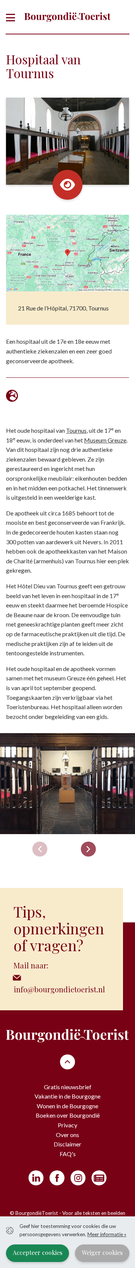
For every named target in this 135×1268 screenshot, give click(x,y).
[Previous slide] (39, 849)
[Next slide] (88, 849)
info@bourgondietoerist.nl (59, 989)
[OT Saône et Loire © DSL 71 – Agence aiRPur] (67, 783)
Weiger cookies (102, 1252)
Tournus (76, 430)
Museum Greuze (105, 440)
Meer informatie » (106, 1234)
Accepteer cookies (37, 1252)
